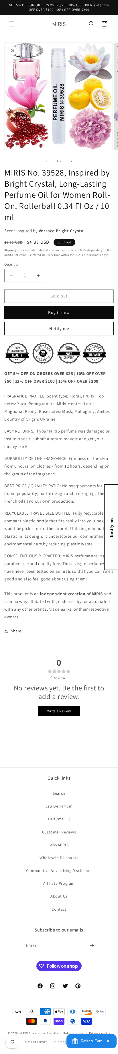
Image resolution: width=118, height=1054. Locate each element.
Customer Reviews (59, 832)
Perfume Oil (59, 818)
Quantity (11, 264)
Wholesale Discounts (59, 857)
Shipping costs (14, 250)
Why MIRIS (59, 844)
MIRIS (23, 1033)
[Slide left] (46, 160)
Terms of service (35, 1042)
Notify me (59, 328)
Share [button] (16, 630)
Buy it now (59, 312)
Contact (59, 909)
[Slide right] (71, 160)
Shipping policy (64, 1042)
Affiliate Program (59, 883)
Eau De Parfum (59, 806)
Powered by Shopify (43, 1033)
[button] (11, 24)
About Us (59, 896)
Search (59, 793)
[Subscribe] (91, 945)
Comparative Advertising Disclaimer (59, 870)
